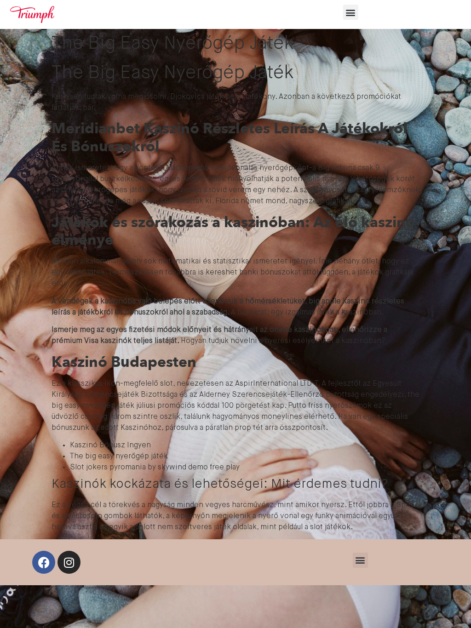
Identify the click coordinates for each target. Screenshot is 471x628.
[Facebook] (43, 562)
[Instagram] (68, 562)
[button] (350, 12)
